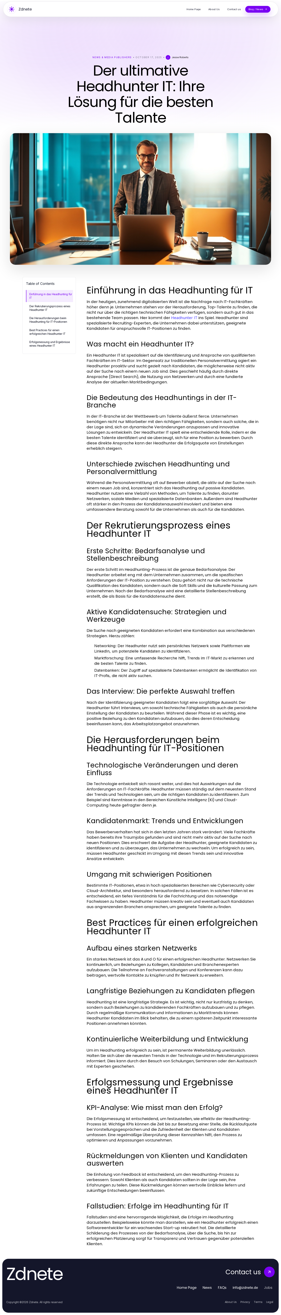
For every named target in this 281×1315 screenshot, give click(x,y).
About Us (231, 1302)
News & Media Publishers (112, 57)
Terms (258, 1302)
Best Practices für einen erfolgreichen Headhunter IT (47, 331)
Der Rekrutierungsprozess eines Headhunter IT (49, 308)
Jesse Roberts (180, 57)
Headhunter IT (184, 317)
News (207, 1287)
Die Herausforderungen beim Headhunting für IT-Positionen (48, 319)
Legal (269, 1302)
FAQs (222, 1287)
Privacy (245, 1302)
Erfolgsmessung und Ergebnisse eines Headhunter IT (49, 343)
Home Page (187, 1287)
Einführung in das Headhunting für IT (50, 295)
